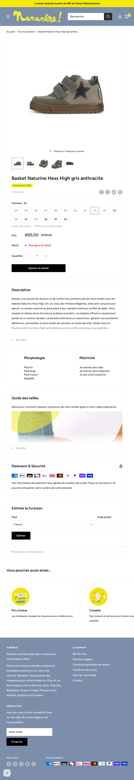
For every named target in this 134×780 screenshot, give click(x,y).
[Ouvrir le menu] (8, 16)
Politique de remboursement (27, 551)
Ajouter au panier (38, 268)
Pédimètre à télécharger (48, 226)
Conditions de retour (85, 669)
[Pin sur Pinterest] (107, 191)
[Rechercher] (108, 16)
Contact (77, 680)
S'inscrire (17, 741)
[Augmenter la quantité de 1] (45, 256)
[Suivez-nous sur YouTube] (27, 764)
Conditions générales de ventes (91, 664)
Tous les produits (26, 31)
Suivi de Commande (84, 675)
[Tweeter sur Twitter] (114, 191)
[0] (126, 17)
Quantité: (17, 255)
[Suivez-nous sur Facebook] (9, 764)
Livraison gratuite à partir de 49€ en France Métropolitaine (67, 3)
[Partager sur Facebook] (101, 191)
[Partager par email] (120, 191)
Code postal (104, 517)
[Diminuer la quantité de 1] (28, 256)
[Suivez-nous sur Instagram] (15, 764)
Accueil (10, 31)
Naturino (18, 192)
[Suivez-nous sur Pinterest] (21, 764)
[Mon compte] (119, 16)
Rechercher (80, 653)
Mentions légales (82, 659)
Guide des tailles (21, 226)
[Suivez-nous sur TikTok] (33, 764)
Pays (14, 517)
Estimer (21, 535)
